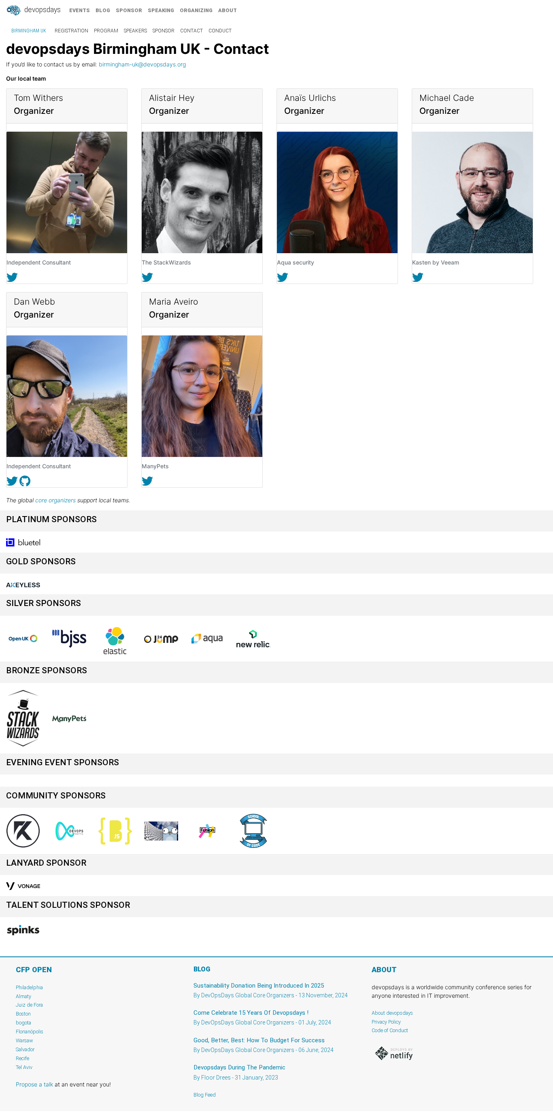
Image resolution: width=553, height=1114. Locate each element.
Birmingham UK (28, 31)
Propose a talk (34, 1084)
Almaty (23, 996)
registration (71, 31)
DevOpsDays (42, 10)
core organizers (55, 500)
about (227, 10)
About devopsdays (392, 1013)
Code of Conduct (390, 1030)
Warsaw (24, 1040)
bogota (23, 1023)
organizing (196, 10)
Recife (22, 1058)
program (106, 31)
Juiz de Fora (29, 1005)
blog (103, 10)
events (79, 10)
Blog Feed (205, 1095)
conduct (220, 31)
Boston (23, 1014)
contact (191, 31)
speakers (135, 31)
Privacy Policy (386, 1022)
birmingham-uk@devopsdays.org (142, 64)
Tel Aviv (24, 1067)
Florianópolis (29, 1032)
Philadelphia (29, 987)
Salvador (25, 1049)
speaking (161, 10)
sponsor (129, 10)
